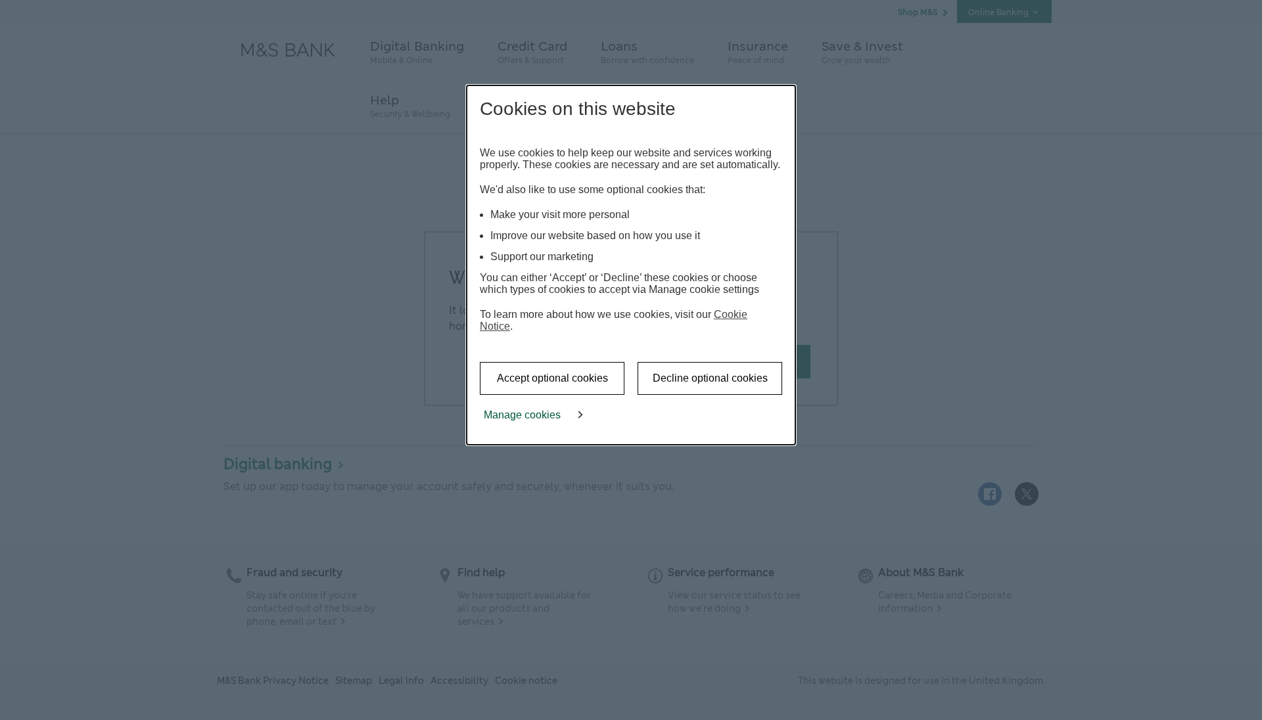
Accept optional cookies (552, 378)
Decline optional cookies (710, 378)
